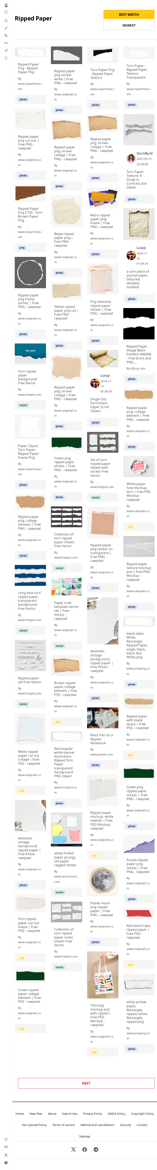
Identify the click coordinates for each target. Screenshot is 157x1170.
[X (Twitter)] (6, 1155)
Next (86, 1083)
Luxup (141, 247)
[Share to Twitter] (27, 53)
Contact (142, 1125)
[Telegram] (6, 1162)
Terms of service (63, 1125)
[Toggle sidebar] (6, 12)
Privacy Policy (92, 1114)
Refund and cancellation (97, 1125)
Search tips (69, 1114)
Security (125, 1125)
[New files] (6, 58)
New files (36, 1114)
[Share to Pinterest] (42, 53)
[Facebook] (84, 1150)
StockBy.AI (145, 153)
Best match (129, 14)
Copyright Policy (142, 1114)
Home (20, 1114)
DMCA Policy (116, 1114)
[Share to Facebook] (34, 53)
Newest (129, 25)
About (52, 1114)
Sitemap (84, 1136)
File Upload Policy (34, 1125)
